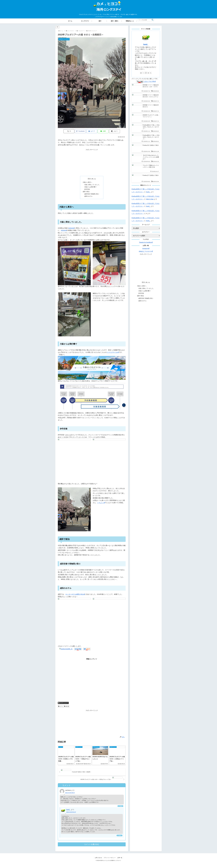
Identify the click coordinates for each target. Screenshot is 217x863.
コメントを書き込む (91, 844)
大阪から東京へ (87, 182)
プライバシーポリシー (110, 857)
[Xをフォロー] (143, 73)
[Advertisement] (91, 163)
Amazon (145, 248)
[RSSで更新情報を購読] (151, 73)
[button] (152, 20)
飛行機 (67, 706)
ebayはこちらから (145, 251)
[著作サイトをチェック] (141, 73)
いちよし (100, 503)
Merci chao (150, 199)
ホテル (61, 706)
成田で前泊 (86, 191)
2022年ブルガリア (64, 702)
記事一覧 (119, 857)
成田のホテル (88, 196)
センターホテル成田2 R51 (74, 594)
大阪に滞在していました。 (92, 184)
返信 (121, 806)
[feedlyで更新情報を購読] (148, 73)
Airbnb (70, 228)
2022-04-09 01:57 (71, 812)
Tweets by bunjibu (145, 242)
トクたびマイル (112, 352)
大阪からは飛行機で (90, 187)
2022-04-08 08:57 (70, 792)
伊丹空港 (87, 189)
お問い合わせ (98, 857)
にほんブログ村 (149, 81)
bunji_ (68, 809)
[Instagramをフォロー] (146, 73)
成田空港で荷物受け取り (91, 194)
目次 (89, 179)
